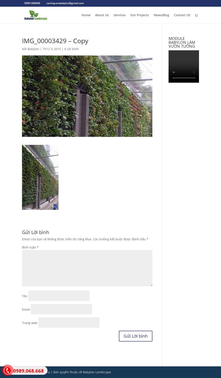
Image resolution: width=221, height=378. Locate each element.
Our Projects (139, 15)
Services (120, 15)
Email (26, 309)
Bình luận (30, 247)
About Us (102, 15)
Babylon (33, 49)
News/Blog (161, 15)
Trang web (29, 323)
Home (86, 15)
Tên (24, 296)
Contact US (182, 15)
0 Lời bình (71, 49)
